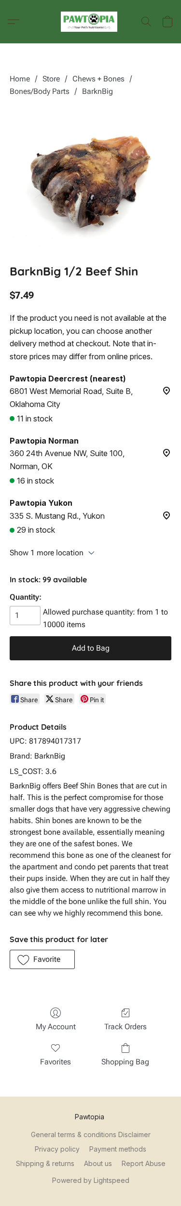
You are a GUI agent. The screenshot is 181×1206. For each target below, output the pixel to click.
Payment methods (117, 1149)
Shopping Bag (125, 1061)
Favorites (55, 1061)
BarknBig (97, 91)
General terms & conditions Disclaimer (91, 1134)
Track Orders (125, 1026)
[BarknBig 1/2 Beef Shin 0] (90, 178)
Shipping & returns (45, 1163)
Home (20, 78)
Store (51, 78)
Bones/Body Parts (40, 91)
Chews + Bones (98, 78)
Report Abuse (144, 1163)
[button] (90, 21)
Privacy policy (57, 1149)
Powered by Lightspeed (90, 1180)
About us (98, 1163)
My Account (56, 1026)
